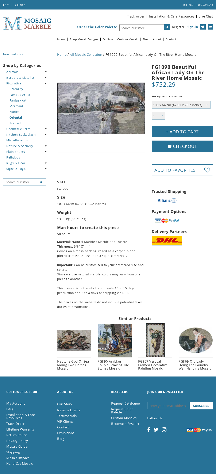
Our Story (64, 404)
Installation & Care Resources (171, 16)
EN (5, 4)
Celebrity (16, 89)
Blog (145, 39)
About (157, 39)
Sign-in (192, 27)
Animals (12, 71)
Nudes (14, 111)
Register (178, 27)
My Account (15, 403)
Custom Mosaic (127, 39)
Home (61, 39)
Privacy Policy (17, 441)
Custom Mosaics (123, 418)
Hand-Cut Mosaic (19, 463)
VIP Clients (65, 421)
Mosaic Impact (17, 458)
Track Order (15, 423)
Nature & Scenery (19, 146)
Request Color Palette (122, 410)
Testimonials (67, 416)
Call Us (19, 4)
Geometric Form (18, 128)
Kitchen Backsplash (21, 134)
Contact (171, 39)
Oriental (15, 117)
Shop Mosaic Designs (84, 39)
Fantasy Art (18, 100)
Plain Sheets (15, 151)
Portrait (15, 123)
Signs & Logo (16, 168)
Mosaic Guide (16, 446)
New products (12, 54)
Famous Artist (19, 94)
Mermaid (16, 106)
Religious (13, 157)
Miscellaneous (17, 140)
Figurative (13, 83)
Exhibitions (65, 433)
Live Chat (206, 16)
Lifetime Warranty (20, 429)
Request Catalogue (125, 403)
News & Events (68, 410)
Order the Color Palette (97, 26)
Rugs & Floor (15, 163)
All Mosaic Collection (86, 54)
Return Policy (16, 435)
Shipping (13, 452)
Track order (136, 16)
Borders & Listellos (20, 77)
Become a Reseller (125, 423)
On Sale (108, 39)
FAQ (9, 409)
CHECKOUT (184, 146)
